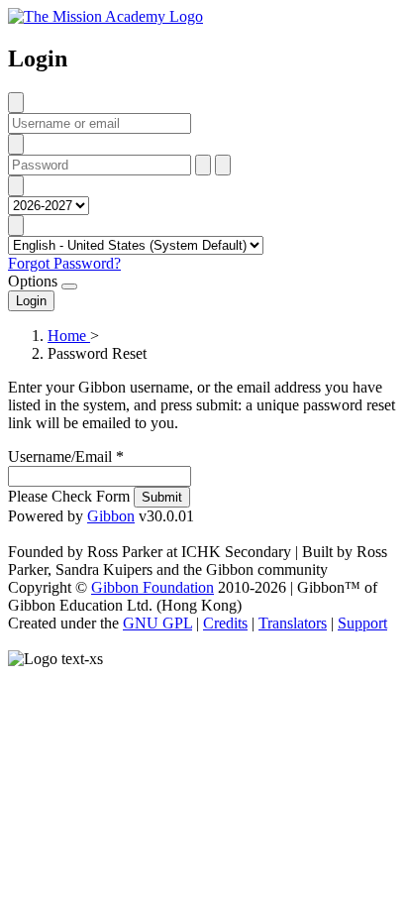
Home (69, 335)
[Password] (16, 144)
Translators (292, 623)
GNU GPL (157, 623)
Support (362, 623)
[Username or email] (16, 102)
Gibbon (111, 516)
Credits (225, 623)
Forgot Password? (64, 263)
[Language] (16, 225)
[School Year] (16, 185)
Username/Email (66, 456)
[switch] (69, 286)
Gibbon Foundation (152, 587)
